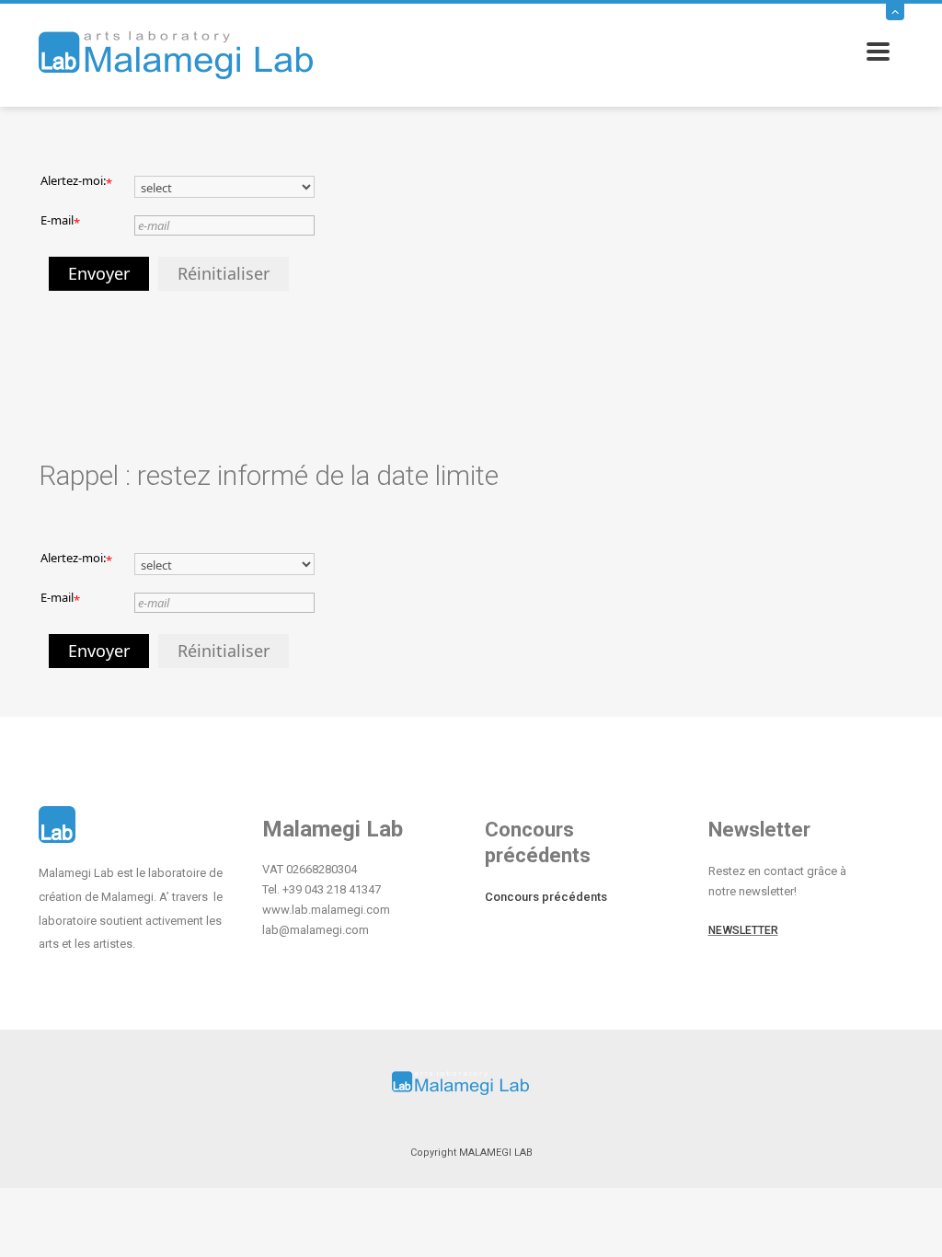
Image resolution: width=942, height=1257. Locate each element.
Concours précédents (546, 897)
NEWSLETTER (743, 930)
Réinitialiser (224, 273)
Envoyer (99, 273)
